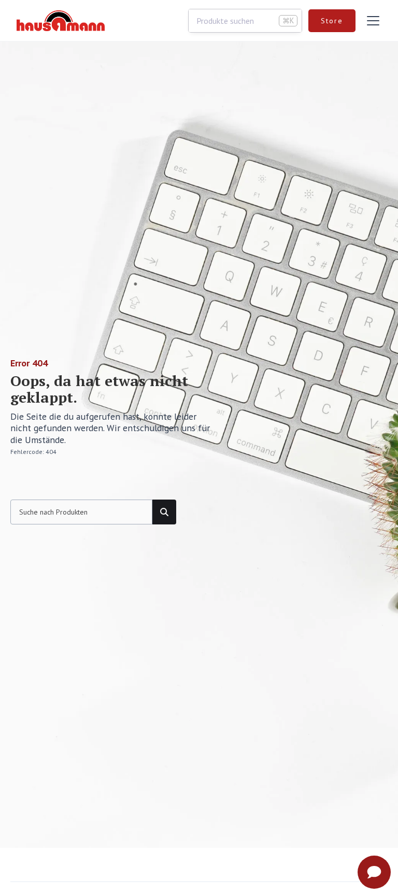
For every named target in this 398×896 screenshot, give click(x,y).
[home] (61, 20)
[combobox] (245, 20)
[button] (371, 20)
